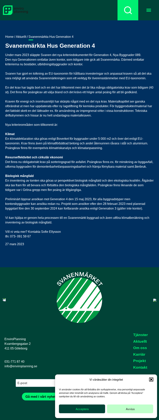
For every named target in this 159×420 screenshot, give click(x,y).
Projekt (139, 361)
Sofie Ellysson (51, 231)
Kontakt (140, 367)
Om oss (140, 348)
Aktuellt (21, 36)
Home (9, 36)
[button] (151, 379)
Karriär (139, 354)
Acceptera (82, 409)
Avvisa (130, 409)
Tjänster (140, 335)
